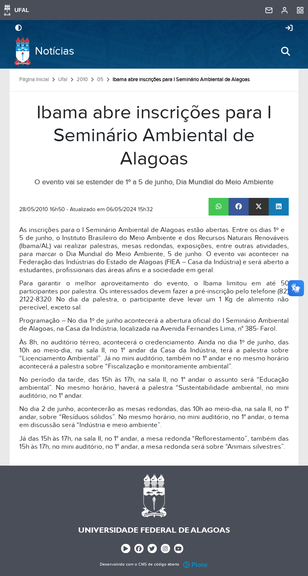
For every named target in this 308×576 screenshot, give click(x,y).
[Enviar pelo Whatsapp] (219, 207)
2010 (82, 79)
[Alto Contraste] (18, 28)
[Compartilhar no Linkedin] (279, 207)
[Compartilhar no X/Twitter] (259, 207)
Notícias (54, 51)
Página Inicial (34, 79)
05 (100, 79)
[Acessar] (289, 28)
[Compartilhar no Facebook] (239, 207)
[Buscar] (286, 51)
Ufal (62, 79)
